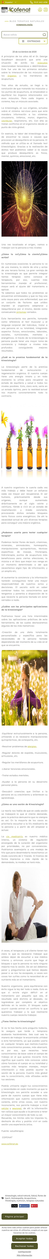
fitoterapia (10, 1200)
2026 (10, 46)
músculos (42, 63)
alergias (32, 746)
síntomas (21, 312)
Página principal (14, 1216)
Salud (34, 1195)
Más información (24, 1255)
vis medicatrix (14, 836)
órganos (12, 75)
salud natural (23, 1195)
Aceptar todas (24, 1238)
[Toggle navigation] (44, 9)
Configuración (24, 1251)
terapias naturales (35, 1200)
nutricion (21, 1200)
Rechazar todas (24, 1246)
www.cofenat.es (10, 1144)
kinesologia (10, 1195)
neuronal (16, 1108)
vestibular (7, 120)
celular (5, 1108)
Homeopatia (17, 1198)
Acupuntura (30, 1198)
